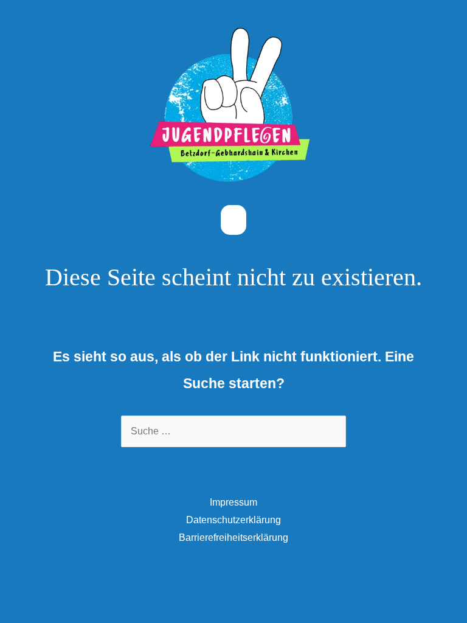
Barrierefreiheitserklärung (233, 537)
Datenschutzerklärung (233, 520)
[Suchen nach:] (233, 431)
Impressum (233, 502)
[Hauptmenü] (233, 220)
